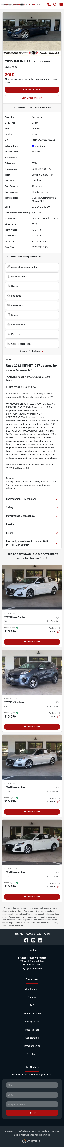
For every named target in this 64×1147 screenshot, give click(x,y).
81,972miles (53, 706)
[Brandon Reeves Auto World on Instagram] (38, 940)
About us (32, 997)
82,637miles (53, 876)
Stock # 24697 (10, 613)
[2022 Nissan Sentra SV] (32, 587)
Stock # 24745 (10, 868)
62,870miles (53, 791)
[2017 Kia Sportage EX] (32, 672)
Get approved (32, 1037)
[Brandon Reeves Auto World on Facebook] (25, 940)
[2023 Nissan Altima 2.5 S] (32, 842)
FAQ (32, 1005)
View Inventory (32, 989)
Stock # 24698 (10, 783)
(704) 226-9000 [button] (34, 968)
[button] (49, 5)
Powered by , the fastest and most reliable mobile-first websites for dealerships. (32, 1133)
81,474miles (53, 621)
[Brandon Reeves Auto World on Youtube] (32, 940)
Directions (32, 1054)
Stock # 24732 (10, 698)
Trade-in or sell (32, 1029)
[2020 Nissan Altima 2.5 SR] (32, 757)
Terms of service (32, 1046)
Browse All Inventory (32, 89)
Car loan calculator (32, 1013)
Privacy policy (32, 1021)
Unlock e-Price (33, 641)
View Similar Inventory (32, 98)
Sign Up (32, 1112)
